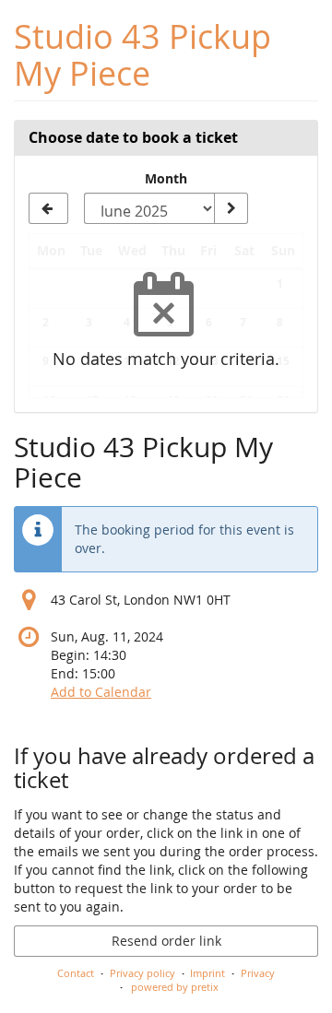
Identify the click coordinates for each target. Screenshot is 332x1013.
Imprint (207, 973)
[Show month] (230, 208)
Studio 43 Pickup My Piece (142, 55)
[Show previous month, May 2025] (48, 208)
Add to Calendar (101, 692)
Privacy (258, 973)
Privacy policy (142, 973)
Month (166, 178)
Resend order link (166, 940)
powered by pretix (175, 987)
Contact (75, 973)
